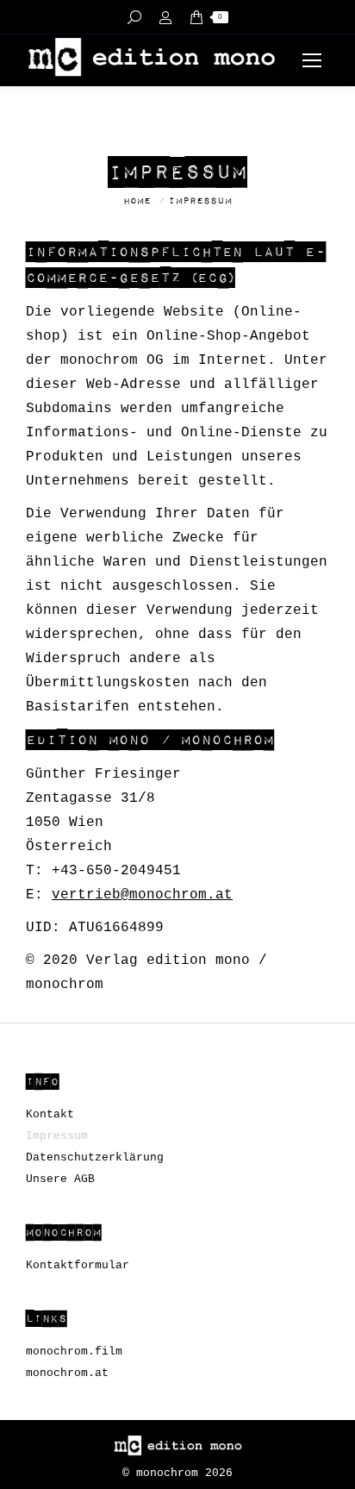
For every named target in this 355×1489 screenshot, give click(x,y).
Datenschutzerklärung (95, 1157)
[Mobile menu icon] (312, 60)
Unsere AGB (60, 1179)
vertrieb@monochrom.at (142, 895)
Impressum (57, 1135)
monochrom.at (67, 1373)
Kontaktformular (77, 1265)
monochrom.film (74, 1351)
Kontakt (50, 1114)
